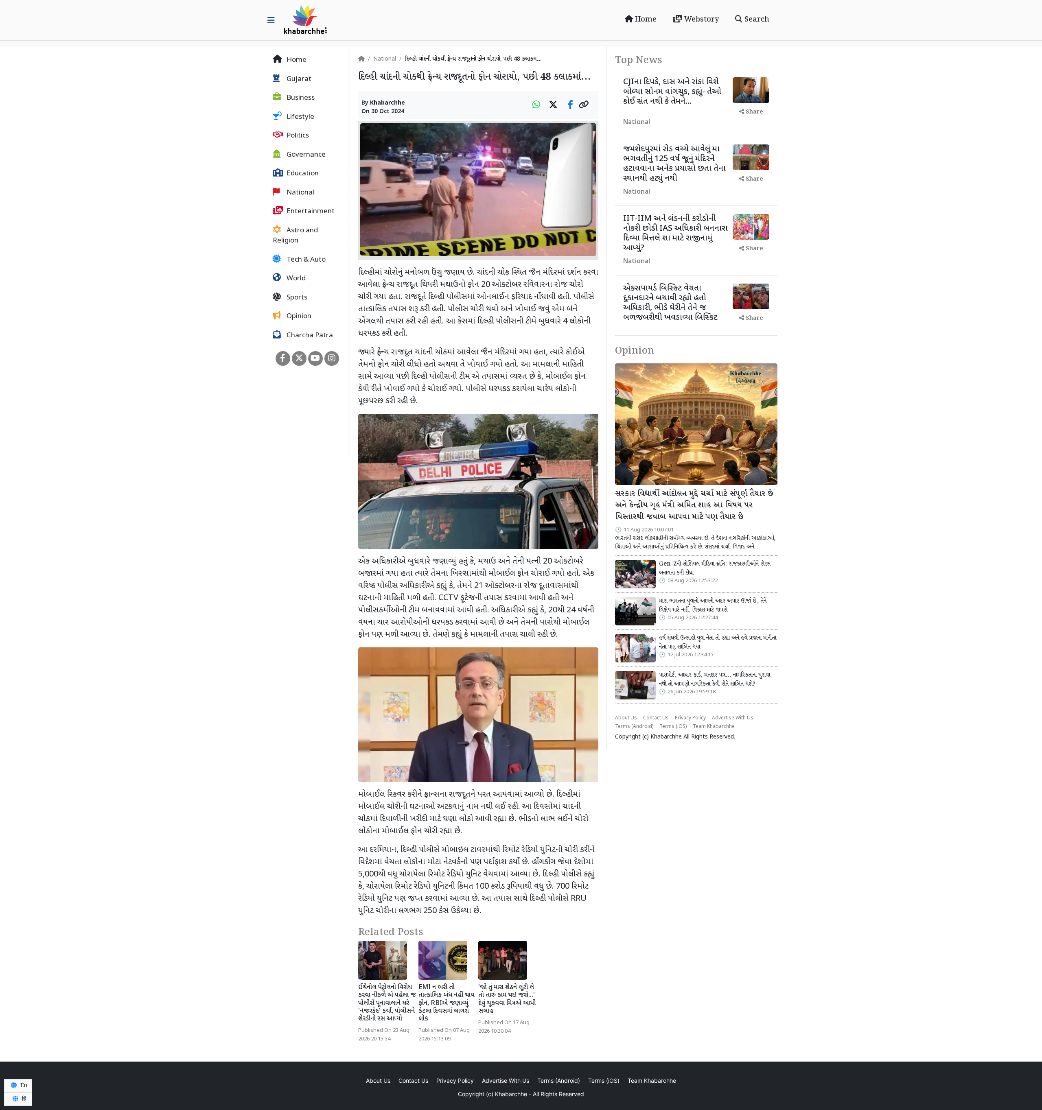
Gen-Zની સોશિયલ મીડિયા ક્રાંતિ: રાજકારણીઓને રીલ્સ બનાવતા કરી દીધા (715, 568)
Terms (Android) (634, 726)
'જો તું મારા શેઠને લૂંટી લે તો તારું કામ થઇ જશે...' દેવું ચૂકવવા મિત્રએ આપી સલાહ (507, 999)
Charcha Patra (309, 335)
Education (302, 173)
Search (755, 19)
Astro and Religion (295, 236)
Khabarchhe (387, 103)
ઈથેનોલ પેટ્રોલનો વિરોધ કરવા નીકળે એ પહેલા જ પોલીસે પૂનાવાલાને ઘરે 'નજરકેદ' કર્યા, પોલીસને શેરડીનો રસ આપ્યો (387, 1003)
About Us (626, 718)
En (23, 1086)
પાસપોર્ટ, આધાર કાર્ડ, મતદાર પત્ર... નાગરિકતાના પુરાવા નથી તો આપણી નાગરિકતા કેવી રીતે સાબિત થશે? (714, 679)
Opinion (298, 316)
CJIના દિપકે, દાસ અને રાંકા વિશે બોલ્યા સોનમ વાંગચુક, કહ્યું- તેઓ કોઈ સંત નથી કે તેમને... (672, 92)
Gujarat (298, 79)
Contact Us (656, 718)
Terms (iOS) (673, 726)
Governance (305, 155)
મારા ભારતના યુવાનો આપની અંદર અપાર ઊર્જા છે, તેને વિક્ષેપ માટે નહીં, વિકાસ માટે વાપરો (712, 605)
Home (645, 19)
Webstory (700, 19)
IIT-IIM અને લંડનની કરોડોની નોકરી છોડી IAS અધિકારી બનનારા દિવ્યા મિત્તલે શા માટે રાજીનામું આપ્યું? (675, 233)
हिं (23, 1099)
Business (300, 98)
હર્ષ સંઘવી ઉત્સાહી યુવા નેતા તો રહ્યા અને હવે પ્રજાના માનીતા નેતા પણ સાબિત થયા (717, 642)
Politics (297, 135)
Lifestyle (299, 117)
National (299, 192)
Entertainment (310, 211)
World (295, 278)
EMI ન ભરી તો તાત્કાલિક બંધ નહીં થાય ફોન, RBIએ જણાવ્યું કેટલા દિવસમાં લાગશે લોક (446, 1003)
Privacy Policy (690, 718)
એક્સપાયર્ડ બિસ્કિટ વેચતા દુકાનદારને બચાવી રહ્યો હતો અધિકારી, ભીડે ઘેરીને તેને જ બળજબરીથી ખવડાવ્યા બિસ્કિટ (670, 303)
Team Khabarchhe (714, 726)
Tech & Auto (305, 260)
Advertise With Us (732, 718)
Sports (296, 297)
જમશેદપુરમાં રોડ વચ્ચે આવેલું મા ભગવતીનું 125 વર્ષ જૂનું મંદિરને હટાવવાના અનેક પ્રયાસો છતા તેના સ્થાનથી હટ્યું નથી (674, 164)
